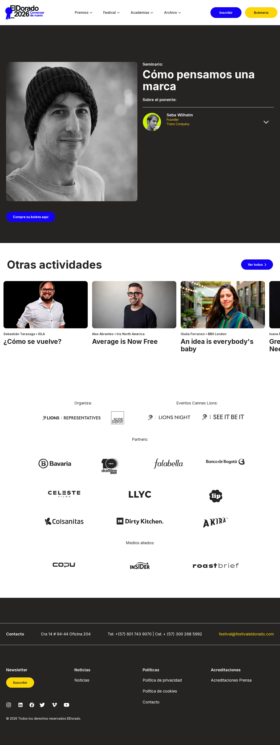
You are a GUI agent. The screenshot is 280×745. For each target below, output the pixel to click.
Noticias (81, 680)
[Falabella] (168, 463)
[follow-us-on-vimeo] (54, 704)
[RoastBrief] (216, 565)
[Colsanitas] (64, 521)
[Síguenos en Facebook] (32, 705)
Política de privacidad (162, 680)
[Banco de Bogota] (225, 461)
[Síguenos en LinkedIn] (20, 704)
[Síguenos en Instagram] (8, 704)
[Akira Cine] (216, 522)
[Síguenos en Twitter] (42, 704)
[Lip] (216, 495)
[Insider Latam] (140, 565)
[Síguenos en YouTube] (66, 704)
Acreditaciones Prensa (231, 680)
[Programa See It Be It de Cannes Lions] (223, 417)
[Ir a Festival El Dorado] (25, 13)
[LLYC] (140, 494)
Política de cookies (160, 691)
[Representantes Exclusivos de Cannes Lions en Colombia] (71, 417)
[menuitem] (81, 12)
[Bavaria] (55, 463)
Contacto (151, 702)
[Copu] (64, 565)
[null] (117, 417)
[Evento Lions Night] (169, 417)
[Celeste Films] (64, 493)
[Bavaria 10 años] (111, 466)
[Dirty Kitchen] (140, 521)
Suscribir (20, 682)
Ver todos (255, 264)
